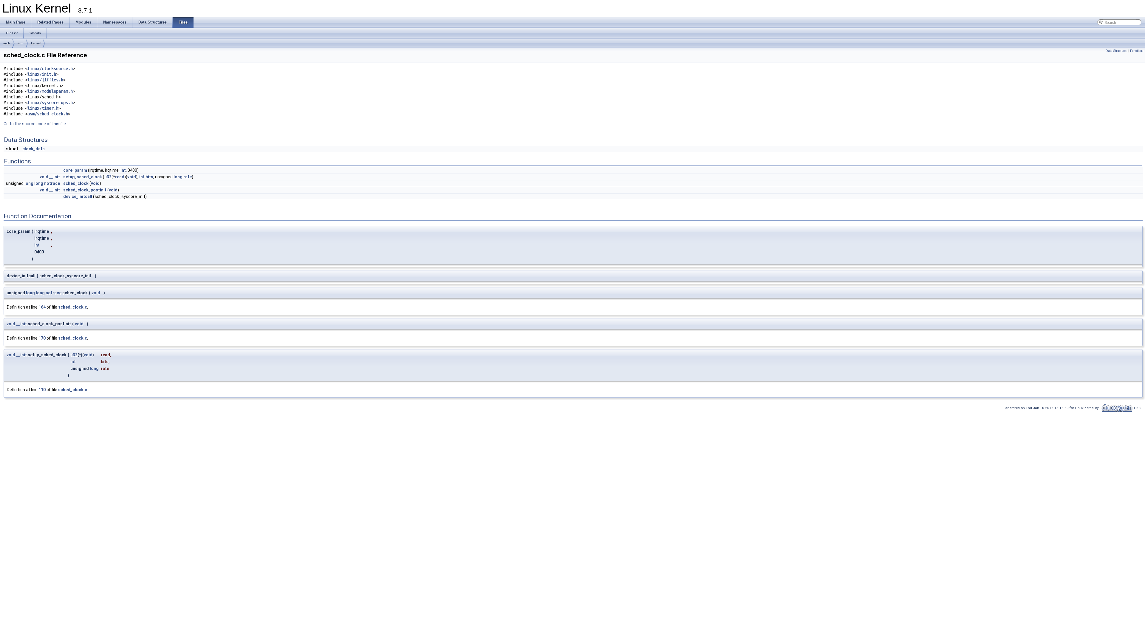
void (44, 176)
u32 (108, 176)
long (178, 176)
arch (6, 43)
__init (54, 176)
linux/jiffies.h (45, 80)
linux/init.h (41, 74)
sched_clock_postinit (84, 190)
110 (42, 389)
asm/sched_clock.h (47, 114)
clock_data (33, 148)
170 (42, 338)
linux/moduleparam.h (50, 91)
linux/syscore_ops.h (50, 102)
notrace (52, 183)
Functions (1137, 51)
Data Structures (1116, 51)
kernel (36, 43)
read (119, 176)
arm (21, 43)
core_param (75, 170)
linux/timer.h (42, 108)
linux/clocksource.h (50, 68)
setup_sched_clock (82, 176)
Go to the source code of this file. (35, 123)
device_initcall (77, 196)
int (123, 170)
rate (187, 176)
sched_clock (76, 183)
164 (42, 307)
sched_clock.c (72, 307)
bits (149, 176)
